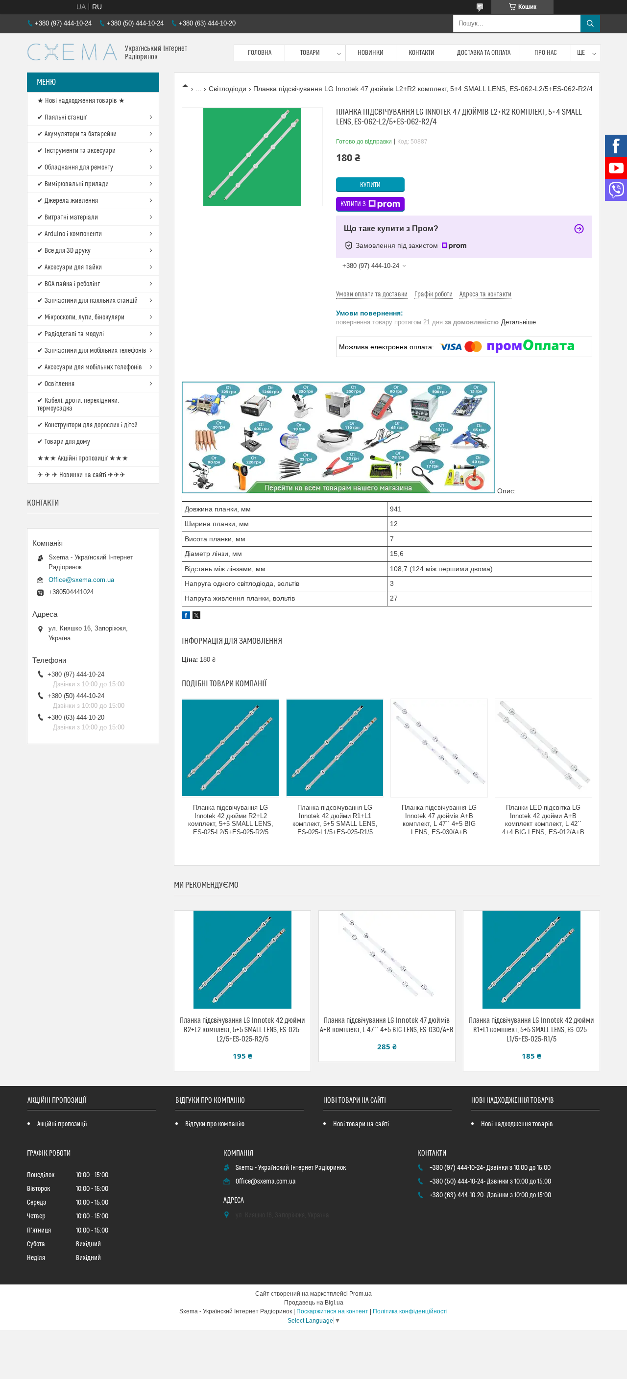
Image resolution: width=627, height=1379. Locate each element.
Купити (370, 185)
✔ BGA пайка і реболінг (68, 284)
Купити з (353, 204)
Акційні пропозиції (62, 1124)
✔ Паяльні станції (62, 117)
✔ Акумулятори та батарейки (77, 134)
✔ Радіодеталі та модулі (70, 334)
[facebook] (186, 617)
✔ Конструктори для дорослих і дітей (87, 425)
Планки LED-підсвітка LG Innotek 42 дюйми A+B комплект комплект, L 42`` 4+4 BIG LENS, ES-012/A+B (543, 820)
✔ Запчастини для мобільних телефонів (91, 351)
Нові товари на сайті (361, 1124)
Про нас (545, 53)
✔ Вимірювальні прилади (73, 184)
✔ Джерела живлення (67, 201)
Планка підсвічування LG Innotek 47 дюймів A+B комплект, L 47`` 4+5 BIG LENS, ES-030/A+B (439, 820)
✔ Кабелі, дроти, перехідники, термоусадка (78, 404)
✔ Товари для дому (63, 442)
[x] (196, 617)
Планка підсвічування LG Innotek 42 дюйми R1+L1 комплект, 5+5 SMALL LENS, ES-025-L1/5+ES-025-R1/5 (335, 820)
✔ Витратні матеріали (67, 217)
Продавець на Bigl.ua (313, 1302)
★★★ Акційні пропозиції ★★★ (82, 458)
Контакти (421, 53)
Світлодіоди (227, 89)
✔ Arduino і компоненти (69, 234)
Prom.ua (360, 1293)
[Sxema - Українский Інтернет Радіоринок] (72, 53)
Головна (259, 53)
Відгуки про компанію (214, 1124)
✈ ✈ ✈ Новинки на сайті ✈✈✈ (81, 475)
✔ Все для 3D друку (64, 251)
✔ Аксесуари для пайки (69, 267)
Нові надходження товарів (517, 1124)
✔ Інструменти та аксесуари (76, 151)
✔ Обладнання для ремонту (75, 167)
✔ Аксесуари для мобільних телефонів (89, 367)
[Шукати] (590, 23)
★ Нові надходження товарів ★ (81, 101)
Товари (310, 53)
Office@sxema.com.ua (81, 579)
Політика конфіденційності (410, 1311)
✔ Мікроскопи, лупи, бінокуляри (80, 317)
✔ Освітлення (55, 384)
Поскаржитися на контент (332, 1311)
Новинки (371, 53)
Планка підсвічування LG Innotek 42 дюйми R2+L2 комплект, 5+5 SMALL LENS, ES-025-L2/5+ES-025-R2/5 (230, 820)
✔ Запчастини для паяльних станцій (87, 301)
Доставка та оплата (483, 53)
